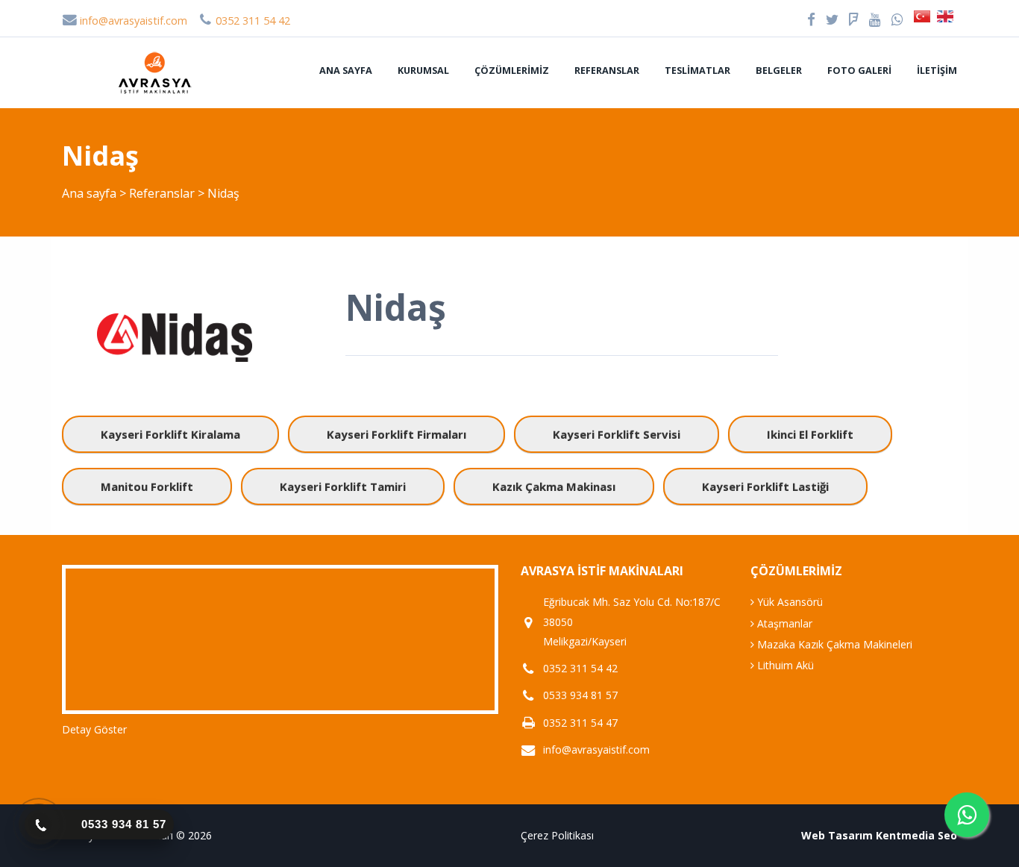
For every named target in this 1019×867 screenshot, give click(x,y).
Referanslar (606, 70)
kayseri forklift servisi (616, 434)
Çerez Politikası (557, 835)
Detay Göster (94, 729)
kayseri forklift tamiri (343, 486)
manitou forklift (147, 486)
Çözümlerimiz (511, 70)
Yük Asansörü (788, 602)
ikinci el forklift (810, 434)
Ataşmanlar (783, 623)
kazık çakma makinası (553, 486)
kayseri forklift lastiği (765, 486)
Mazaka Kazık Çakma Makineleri (833, 644)
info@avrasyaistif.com (132, 20)
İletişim (937, 70)
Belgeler (779, 70)
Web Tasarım (837, 835)
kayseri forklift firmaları (396, 434)
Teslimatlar (697, 70)
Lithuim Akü (784, 665)
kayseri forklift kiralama (170, 434)
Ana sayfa (345, 70)
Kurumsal (423, 70)
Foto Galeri (859, 70)
